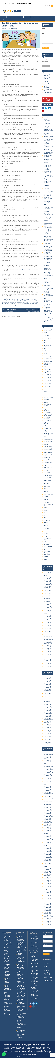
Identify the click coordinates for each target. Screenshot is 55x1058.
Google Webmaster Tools (14, 299)
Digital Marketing (17, 298)
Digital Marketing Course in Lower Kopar (47, 691)
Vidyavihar (6, 1051)
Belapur (7, 1045)
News (12, 19)
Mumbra (7, 1048)
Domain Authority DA (48, 395)
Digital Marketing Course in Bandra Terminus (47, 832)
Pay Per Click (46, 488)
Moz (20, 303)
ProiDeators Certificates (9, 1044)
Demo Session (7, 995)
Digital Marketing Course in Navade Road (47, 656)
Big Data (45, 342)
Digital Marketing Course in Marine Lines (47, 757)
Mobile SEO (19, 300)
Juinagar (36, 1050)
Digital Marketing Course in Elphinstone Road (48, 839)
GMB (45, 407)
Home (4, 17)
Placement (5, 19)
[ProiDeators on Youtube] (30, 1006)
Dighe (49, 1051)
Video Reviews (7, 1010)
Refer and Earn (26, 1043)
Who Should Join (17, 17)
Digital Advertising (9, 298)
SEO (20, 302)
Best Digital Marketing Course (24, 3)
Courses (9, 17)
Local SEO (46, 464)
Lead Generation (47, 457)
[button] (4, 1054)
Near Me (21, 1045)
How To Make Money (48, 439)
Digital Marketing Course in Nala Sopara (47, 865)
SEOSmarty (13, 305)
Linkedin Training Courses (7, 983)
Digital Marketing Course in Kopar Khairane (47, 588)
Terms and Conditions (8, 1043)
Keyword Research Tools (11, 300)
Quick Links (47, 5)
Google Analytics (47, 420)
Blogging (45, 350)
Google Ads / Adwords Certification (6, 962)
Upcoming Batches (8, 1003)
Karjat (28, 1048)
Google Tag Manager (48, 433)
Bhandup (36, 1045)
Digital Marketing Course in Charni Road (47, 762)
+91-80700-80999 (7, 2)
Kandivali (48, 1045)
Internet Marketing (48, 448)
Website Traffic (47, 551)
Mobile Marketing (47, 469)
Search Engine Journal (26, 303)
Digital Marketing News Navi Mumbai (27, 1054)
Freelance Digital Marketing (27, 298)
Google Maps (46, 426)
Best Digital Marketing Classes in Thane (48, 965)
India (34, 1044)
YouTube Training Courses (7, 987)
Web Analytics (47, 544)
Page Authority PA (47, 486)
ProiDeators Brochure (35, 1043)
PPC (44, 493)
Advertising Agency (48, 329)
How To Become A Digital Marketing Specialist (9, 310)
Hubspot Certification (48, 441)
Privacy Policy (18, 1043)
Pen (15, 1051)
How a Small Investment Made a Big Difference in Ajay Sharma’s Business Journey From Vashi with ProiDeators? (21, 1016)
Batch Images (7, 996)
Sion (11, 1051)
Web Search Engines (48, 547)
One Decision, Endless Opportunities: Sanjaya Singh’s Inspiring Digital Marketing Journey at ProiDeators (48, 122)
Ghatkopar (42, 1045)
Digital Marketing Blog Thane (28, 1052)
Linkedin (45, 460)
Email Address (45, 61)
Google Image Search (48, 425)
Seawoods (30, 1051)
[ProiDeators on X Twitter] (33, 1003)
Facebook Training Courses (7, 971)
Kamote (36, 1051)
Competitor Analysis (48, 356)
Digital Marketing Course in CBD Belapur (47, 612)
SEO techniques (7, 305)
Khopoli (23, 1048)
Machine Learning (47, 465)
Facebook (46, 402)
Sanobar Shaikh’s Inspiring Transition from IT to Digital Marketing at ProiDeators (48, 166)
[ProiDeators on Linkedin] (36, 1003)
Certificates (6, 991)
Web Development (48, 546)
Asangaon (18, 1048)
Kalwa (48, 1047)
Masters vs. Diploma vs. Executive (23, 1044)
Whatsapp (46, 552)
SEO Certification (7, 958)
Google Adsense (47, 412)
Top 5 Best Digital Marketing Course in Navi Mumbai (34, 975)
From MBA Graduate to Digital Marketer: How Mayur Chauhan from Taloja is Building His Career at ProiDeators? (21, 959)
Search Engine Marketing (27, 300)
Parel (5, 1050)
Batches (33, 17)
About (39, 17)
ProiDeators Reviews (48, 494)
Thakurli (41, 1051)
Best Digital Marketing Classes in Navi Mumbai (48, 973)
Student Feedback (47, 530)
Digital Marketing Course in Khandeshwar (47, 619)
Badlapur (12, 1048)
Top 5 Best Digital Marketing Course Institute (47, 538)
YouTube (45, 559)
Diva (44, 1047)
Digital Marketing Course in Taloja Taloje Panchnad (47, 660)
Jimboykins (4, 303)
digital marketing (26, 269)
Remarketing (46, 496)
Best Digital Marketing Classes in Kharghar (48, 969)
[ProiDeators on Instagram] (33, 1006)
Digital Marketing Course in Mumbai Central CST (47, 888)
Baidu (45, 340)
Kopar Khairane (15, 1050)
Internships (6, 1006)
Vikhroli (44, 1048)
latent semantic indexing (12, 303)
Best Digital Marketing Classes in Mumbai (48, 977)
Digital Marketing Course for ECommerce (34, 987)
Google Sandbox (35, 302)
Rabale (24, 1051)
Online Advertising (47, 472)
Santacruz (19, 1051)
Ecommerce (46, 399)
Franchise (6, 1000)
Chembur (8, 1047)
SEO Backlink (24, 302)
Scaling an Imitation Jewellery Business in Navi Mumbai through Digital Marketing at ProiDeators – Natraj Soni (21, 998)
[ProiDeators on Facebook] (30, 1003)
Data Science (46, 366)
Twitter (45, 541)
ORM (45, 485)
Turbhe (27, 1050)
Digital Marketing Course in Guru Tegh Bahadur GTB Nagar (48, 642)
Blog (4, 298)
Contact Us (46, 94)
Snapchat (46, 522)
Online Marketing (47, 477)
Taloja (31, 1050)
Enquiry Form (33, 955)
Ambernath (38, 1047)
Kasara (32, 1048)
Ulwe (45, 1051)
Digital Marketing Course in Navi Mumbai (47, 574)
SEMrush (45, 510)
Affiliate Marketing (47, 330)
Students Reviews (47, 531)
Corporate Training (48, 92)
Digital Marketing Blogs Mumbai (44, 1052)
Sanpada (42, 1050)
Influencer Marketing (48, 443)
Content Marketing (48, 361)
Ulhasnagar (18, 1047)
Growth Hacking (47, 438)
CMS (45, 355)
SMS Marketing (47, 520)
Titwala (13, 1047)
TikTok (45, 535)
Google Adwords (47, 415)
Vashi (11, 1045)
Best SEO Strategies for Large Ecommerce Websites (31, 310)
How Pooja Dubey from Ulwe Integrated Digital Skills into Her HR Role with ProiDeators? (48, 208)
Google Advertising (48, 414)
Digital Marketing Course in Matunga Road (48, 775)
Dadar (26, 1045)
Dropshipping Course (48, 397)
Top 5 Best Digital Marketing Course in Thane (34, 983)
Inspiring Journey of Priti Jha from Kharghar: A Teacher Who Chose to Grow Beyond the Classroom (21, 981)
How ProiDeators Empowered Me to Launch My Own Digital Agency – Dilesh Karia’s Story (48, 302)
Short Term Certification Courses (6, 949)
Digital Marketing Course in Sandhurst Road (48, 892)
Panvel (28, 1047)
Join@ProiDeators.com (21, 2)
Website (45, 549)
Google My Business (48, 428)
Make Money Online (48, 467)
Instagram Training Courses (7, 976)
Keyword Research (48, 452)
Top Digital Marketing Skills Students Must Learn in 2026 (48, 223)
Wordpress (46, 556)
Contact (45, 17)
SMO (45, 519)
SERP (28, 302)
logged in (10, 316)
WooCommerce (47, 554)
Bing (44, 343)
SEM (44, 509)
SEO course (37, 291)
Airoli (9, 1050)
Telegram (46, 533)
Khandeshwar (48, 1050)
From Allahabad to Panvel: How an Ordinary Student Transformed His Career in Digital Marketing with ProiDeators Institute (48, 271)
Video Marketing (47, 542)
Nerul (24, 1047)
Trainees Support (34, 959)
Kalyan (37, 1044)
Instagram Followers (48, 446)
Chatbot (45, 353)
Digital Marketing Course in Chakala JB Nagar (48, 861)
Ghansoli (22, 1050)
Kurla (49, 1048)
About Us (6, 993)
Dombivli (49, 1044)
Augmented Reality (48, 338)
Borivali (30, 1045)
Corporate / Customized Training (6, 953)
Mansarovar (18, 1052)
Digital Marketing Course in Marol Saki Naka (48, 783)
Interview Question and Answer (26, 299)
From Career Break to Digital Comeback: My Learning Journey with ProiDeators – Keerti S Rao (48, 318)
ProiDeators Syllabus (46, 1043)
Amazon (45, 332)
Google (45, 409)
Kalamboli (6, 1052)
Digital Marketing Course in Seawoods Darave (48, 607)
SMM (45, 517)
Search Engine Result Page (13, 302)
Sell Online (46, 507)
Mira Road (43, 1044)
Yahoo (45, 557)
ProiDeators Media (16, 28)
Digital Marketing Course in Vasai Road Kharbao (48, 844)
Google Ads (46, 410)
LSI (18, 303)
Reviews (26, 17)
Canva (45, 351)
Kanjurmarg (38, 1048)
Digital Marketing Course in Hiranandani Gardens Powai (48, 794)
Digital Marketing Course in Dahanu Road (47, 900)
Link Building (46, 459)
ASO (44, 337)
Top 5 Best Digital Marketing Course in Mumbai (34, 979)
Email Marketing (47, 401)
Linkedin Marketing (48, 462)
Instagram (46, 444)
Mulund (33, 1047)
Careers (5, 1002)
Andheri (16, 1045)
